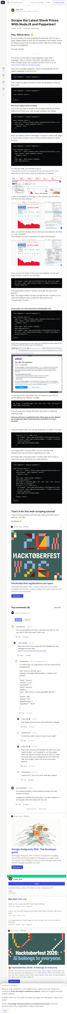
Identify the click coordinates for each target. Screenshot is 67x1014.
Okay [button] (5, 1010)
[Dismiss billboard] (64, 985)
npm (14, 28)
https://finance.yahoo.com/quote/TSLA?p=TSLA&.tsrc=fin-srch (34, 171)
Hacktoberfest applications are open (32, 583)
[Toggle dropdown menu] (60, 526)
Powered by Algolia (36, 2)
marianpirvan (20, 627)
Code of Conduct (31, 809)
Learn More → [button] (17, 596)
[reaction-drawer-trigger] (3, 69)
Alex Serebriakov (21, 788)
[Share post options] (3, 95)
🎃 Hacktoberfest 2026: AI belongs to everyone (32, 967)
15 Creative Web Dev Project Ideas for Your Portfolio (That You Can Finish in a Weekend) (34, 922)
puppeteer (35, 28)
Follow (37, 884)
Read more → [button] (17, 867)
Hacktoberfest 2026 (44, 973)
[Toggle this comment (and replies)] (12, 629)
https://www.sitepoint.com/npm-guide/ (25, 65)
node (19, 28)
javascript (26, 28)
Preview (27, 620)
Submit (18, 620)
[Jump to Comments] (3, 76)
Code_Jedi (19, 9)
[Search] (8, 2)
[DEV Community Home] (3, 2)
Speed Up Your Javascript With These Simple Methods (26, 905)
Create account (59, 2)
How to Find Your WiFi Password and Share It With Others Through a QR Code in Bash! (35, 913)
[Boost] (3, 89)
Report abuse (43, 809)
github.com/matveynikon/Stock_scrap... (32, 651)
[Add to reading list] (3, 83)
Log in (48, 2)
